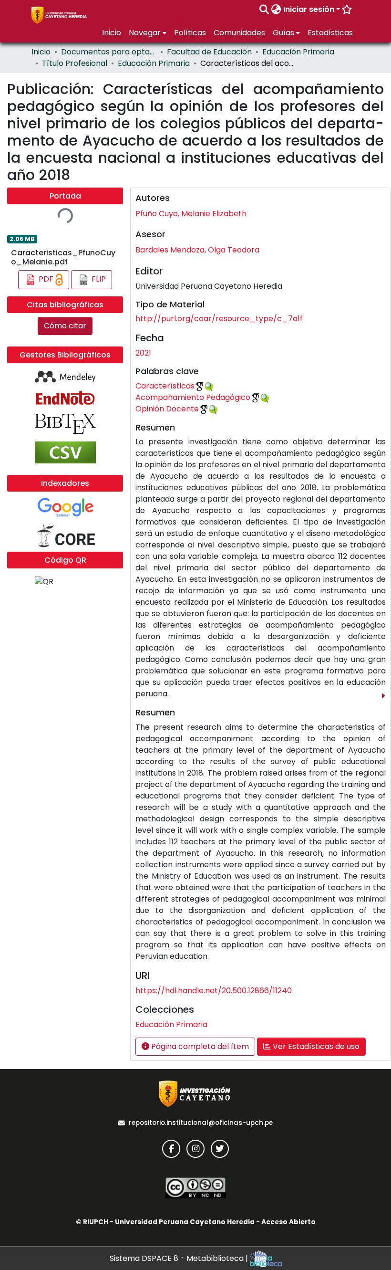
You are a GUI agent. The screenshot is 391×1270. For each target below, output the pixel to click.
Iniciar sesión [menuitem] (308, 9)
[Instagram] (195, 1149)
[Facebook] (171, 1149)
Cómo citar (65, 325)
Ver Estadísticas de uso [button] (315, 1046)
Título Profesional (74, 63)
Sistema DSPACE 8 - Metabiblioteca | (180, 1258)
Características (165, 385)
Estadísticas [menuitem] (330, 32)
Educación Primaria (298, 51)
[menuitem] (276, 9)
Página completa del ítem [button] (199, 1046)
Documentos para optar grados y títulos (108, 51)
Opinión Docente (167, 408)
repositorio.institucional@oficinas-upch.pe (201, 1122)
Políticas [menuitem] (190, 32)
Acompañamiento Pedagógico (192, 397)
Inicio (41, 51)
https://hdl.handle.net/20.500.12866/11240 (213, 990)
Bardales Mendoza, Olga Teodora (197, 249)
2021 (143, 352)
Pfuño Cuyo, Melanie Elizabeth (191, 213)
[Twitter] (220, 1149)
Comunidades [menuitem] (239, 32)
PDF (46, 278)
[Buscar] (264, 9)
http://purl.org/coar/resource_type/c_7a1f (219, 318)
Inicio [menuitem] (111, 32)
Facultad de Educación (209, 51)
